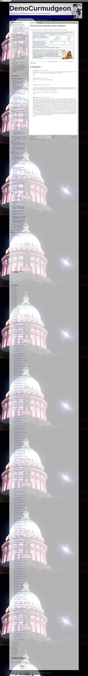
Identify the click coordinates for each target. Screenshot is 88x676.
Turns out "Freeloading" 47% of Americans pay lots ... (19, 448)
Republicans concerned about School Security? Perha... (19, 500)
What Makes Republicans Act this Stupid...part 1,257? (19, 331)
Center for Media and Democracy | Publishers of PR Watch (19, 226)
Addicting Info (15, 174)
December (16, 308)
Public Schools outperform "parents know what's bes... (20, 409)
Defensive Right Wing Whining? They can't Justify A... (19, 454)
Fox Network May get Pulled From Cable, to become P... (19, 551)
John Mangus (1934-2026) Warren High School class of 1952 (19, 36)
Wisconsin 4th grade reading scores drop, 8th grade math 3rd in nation (19, 144)
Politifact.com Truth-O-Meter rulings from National (18, 168)
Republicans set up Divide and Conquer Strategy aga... (19, 393)
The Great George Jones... (18, 373)
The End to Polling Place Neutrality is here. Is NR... (20, 503)
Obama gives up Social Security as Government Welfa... (20, 634)
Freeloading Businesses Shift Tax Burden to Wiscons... (19, 531)
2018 (14, 299)
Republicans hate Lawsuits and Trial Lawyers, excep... (20, 404)
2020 (14, 296)
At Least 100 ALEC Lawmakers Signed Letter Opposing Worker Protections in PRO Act (19, 158)
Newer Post (33, 137)
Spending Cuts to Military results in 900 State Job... (20, 589)
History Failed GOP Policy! (21, 19)
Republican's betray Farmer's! (19, 490)
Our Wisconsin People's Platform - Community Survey (19, 65)
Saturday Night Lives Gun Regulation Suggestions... (18, 508)
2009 (14, 651)
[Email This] (30, 63)
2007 (14, 654)
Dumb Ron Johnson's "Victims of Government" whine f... (19, 429)
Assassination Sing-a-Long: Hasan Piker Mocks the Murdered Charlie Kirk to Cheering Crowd (19, 99)
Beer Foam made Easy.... (18, 601)
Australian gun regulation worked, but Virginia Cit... (19, 433)
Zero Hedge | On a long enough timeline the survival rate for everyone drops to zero (19, 221)
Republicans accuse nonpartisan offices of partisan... (19, 521)
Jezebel (14, 192)
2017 (14, 301)
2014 (14, 305)
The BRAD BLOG (16, 102)
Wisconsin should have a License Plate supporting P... (19, 406)
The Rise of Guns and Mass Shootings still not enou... (18, 391)
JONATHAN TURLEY (17, 97)
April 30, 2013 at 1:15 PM (43, 70)
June (15, 318)
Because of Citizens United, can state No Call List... (19, 498)
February (15, 643)
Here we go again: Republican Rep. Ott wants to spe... (20, 351)
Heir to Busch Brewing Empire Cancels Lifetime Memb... (19, 459)
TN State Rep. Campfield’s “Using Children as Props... (19, 564)
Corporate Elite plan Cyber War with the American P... (20, 561)
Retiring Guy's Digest (17, 34)
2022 (14, 293)
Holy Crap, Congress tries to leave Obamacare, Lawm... (19, 388)
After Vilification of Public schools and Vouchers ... (19, 629)
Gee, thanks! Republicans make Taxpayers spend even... (19, 505)
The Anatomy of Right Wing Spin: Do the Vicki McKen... (20, 456)
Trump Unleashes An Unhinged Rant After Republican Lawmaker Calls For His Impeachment (19, 176)
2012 (14, 646)
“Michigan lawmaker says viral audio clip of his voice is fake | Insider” (19, 94)
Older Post (74, 137)
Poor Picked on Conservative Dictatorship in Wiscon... (18, 584)
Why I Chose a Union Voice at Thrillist (19, 198)
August (15, 315)
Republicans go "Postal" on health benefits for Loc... (19, 343)
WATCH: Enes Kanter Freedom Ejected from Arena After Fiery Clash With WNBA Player (19, 82)
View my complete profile (16, 662)
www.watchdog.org (16, 142)
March (15, 641)
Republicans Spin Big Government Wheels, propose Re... (19, 495)
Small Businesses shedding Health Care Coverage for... (19, 577)
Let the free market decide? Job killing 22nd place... (19, 569)
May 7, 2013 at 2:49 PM (42, 78)
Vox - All (14, 106)
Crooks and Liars (16, 235)
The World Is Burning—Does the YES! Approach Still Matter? (19, 139)
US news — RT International (18, 224)
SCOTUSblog (15, 116)
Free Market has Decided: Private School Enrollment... (19, 541)
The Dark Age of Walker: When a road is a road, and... (19, 438)
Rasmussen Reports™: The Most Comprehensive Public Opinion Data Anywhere (19, 217)
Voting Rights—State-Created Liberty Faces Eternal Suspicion (19, 54)
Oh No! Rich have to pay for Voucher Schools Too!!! (18, 587)
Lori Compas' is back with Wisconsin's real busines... (18, 616)
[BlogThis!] (31, 63)
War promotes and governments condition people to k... (19, 513)
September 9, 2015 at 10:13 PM (44, 84)
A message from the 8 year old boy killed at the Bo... (20, 510)
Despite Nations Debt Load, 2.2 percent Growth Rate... (19, 376)
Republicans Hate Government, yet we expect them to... (20, 582)
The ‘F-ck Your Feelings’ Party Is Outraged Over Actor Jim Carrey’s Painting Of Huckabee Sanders (18, 188)
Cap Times (35, 32)
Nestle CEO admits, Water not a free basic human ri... (20, 361)
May (15, 319)
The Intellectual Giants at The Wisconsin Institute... (19, 421)
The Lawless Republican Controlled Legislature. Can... (20, 441)
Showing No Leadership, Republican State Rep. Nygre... (20, 533)
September (16, 313)
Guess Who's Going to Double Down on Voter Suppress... (20, 349)
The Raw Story (16, 86)
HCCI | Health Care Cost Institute (19, 228)
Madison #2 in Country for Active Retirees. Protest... (19, 636)
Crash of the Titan (38, 46)
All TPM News (15, 152)
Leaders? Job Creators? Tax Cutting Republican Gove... (20, 333)
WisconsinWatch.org (17, 43)
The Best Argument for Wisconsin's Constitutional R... (20, 359)
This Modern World (16, 230)
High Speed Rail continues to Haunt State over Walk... (20, 476)
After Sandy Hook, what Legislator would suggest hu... (19, 518)
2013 (14, 307)
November (16, 310)
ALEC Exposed (16, 156)
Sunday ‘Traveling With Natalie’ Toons (19, 103)
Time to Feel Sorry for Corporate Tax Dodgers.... (19, 543)
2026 (14, 286)
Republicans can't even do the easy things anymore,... (20, 538)
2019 (14, 297)
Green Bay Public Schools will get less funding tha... (19, 621)
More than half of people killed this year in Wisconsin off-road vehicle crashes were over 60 (19, 45)
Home (13, 19)
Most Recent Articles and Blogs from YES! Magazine (19, 137)
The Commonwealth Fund (18, 180)
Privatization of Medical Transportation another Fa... (19, 536)
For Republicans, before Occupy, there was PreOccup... (19, 416)
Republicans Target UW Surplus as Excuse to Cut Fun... (20, 411)
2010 (14, 649)
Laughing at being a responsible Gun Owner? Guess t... (19, 609)
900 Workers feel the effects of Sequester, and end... (19, 546)
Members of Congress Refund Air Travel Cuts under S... (19, 371)
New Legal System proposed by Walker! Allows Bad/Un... (19, 592)
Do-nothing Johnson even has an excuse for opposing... (19, 597)
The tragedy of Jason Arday (17, 107)
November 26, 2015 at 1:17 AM (44, 97)
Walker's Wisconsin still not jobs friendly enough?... (19, 424)
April (15, 321)
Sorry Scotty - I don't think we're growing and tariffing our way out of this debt (19, 26)
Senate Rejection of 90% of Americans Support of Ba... (18, 481)
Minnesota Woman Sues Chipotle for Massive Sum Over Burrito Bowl (19, 113)
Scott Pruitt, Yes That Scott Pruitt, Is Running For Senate (19, 153)
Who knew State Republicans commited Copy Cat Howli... (19, 326)
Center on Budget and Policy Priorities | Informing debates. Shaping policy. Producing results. (19, 208)
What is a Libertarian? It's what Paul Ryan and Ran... (20, 599)
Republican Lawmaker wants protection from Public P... (18, 346)
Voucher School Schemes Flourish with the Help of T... (19, 483)
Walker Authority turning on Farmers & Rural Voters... (20, 631)
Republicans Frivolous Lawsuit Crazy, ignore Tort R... (19, 356)
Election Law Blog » (17, 92)
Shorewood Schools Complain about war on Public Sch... (20, 554)
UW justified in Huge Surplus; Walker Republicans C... (20, 369)
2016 (14, 302)
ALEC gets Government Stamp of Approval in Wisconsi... (19, 383)
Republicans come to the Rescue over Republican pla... (19, 364)
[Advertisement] (15, 245)
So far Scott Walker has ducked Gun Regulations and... (20, 549)
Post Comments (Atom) (39, 139)
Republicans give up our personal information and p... (19, 446)
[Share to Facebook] (34, 63)
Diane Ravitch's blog (17, 122)
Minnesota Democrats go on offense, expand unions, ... (18, 341)
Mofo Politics (15, 162)
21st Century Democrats (17, 131)
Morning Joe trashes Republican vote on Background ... (19, 478)
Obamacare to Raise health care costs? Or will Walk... (19, 559)
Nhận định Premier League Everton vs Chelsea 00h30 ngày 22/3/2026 (19, 133)
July (14, 316)
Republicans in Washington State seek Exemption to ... (19, 366)
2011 (14, 648)
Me (50, 19)
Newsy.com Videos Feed (18, 147)
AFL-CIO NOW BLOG (17, 197)
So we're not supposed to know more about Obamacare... (19, 354)
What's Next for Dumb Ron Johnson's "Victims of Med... (19, 611)
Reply (34, 74)
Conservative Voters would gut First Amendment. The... (20, 624)
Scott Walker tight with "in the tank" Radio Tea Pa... (20, 594)
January (15, 644)
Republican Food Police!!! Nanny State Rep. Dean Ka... (19, 556)
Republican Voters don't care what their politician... (19, 414)
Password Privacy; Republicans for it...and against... (20, 426)
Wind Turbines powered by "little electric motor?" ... (19, 462)
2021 (14, 294)
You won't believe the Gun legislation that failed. (18, 471)
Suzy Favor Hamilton (69, 61)
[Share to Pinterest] (35, 63)
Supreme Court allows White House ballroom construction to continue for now (19, 118)
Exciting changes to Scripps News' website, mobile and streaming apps (19, 149)
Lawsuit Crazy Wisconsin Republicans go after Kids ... (19, 328)
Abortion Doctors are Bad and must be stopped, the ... (20, 574)
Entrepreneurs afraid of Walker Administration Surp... (19, 443)
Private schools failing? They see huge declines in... (19, 626)
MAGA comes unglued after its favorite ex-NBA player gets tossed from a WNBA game (19, 88)
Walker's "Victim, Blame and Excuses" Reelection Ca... (18, 639)
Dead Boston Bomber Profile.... (19, 468)
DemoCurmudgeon (40, 8)
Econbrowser (15, 201)
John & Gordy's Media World (42, 19)
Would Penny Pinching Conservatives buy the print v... (19, 528)
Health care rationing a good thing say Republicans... (19, 614)
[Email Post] (60, 61)
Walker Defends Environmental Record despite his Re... (19, 401)
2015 (14, 304)
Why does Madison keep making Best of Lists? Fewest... (19, 603)
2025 (14, 288)
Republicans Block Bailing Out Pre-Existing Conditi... (20, 381)
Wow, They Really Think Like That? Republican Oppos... (20, 566)
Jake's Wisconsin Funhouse (18, 24)
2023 (14, 291)
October (15, 311)
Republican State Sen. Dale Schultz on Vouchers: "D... (20, 523)
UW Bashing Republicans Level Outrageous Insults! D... (19, 396)
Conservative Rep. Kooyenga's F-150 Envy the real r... (19, 378)
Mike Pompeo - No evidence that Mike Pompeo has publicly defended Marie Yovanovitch (19, 170)
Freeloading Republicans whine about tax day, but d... (19, 526)
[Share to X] (32, 63)
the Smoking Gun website (45, 32)
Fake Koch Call (32, 19)
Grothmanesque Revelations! (18, 450)
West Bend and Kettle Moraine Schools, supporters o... (19, 571)
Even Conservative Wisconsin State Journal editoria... (20, 386)
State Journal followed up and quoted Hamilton (49, 33)
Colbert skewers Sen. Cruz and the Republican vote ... (20, 436)
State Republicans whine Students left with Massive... (19, 419)
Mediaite (14, 80)
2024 (14, 290)
